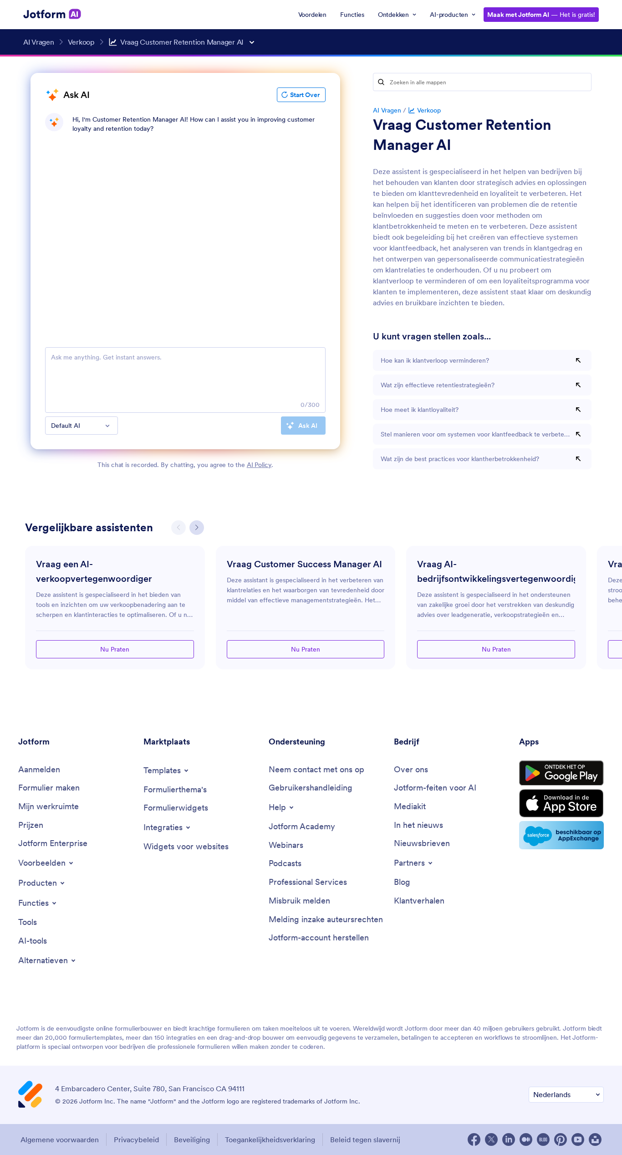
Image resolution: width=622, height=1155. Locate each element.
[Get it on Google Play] (561, 772)
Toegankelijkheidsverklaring (270, 1139)
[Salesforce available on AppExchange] (561, 835)
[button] (196, 527)
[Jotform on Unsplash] (595, 1139)
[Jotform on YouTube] (577, 1139)
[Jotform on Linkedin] (508, 1139)
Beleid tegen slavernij (365, 1139)
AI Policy (259, 465)
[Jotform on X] (491, 1139)
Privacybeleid (136, 1139)
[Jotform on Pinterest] (560, 1139)
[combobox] (81, 425)
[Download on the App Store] (561, 803)
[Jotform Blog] (543, 1139)
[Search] (381, 82)
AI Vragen (387, 110)
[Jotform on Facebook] (474, 1139)
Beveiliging (192, 1139)
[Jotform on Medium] (526, 1139)
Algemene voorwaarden (59, 1139)
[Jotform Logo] (52, 14)
